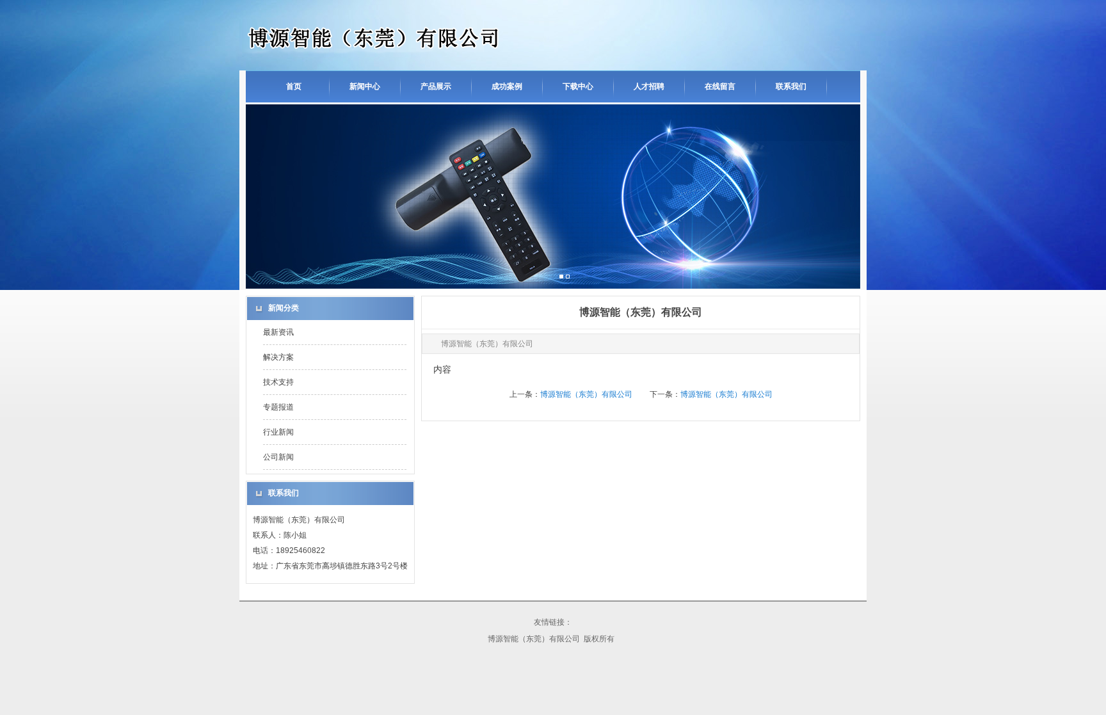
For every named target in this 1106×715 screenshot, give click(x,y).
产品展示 (436, 86)
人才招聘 (649, 86)
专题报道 (278, 407)
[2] (561, 277)
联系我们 (791, 86)
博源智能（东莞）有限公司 (586, 394)
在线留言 (720, 86)
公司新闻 (278, 457)
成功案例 (507, 86)
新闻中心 (364, 86)
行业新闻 (278, 432)
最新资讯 (278, 332)
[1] (568, 277)
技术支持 (278, 382)
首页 (293, 86)
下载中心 (578, 86)
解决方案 (278, 357)
